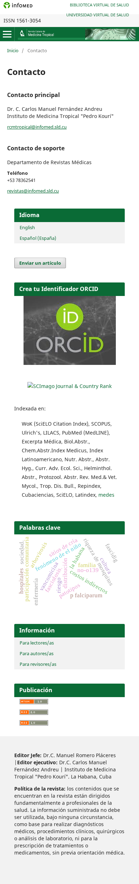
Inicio (13, 50)
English (27, 227)
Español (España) (38, 238)
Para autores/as (36, 653)
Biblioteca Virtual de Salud (99, 4)
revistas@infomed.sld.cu (33, 191)
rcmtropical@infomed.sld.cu (37, 127)
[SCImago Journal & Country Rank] (69, 386)
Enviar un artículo (40, 263)
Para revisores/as (38, 664)
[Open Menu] (7, 34)
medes (106, 494)
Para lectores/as (37, 643)
